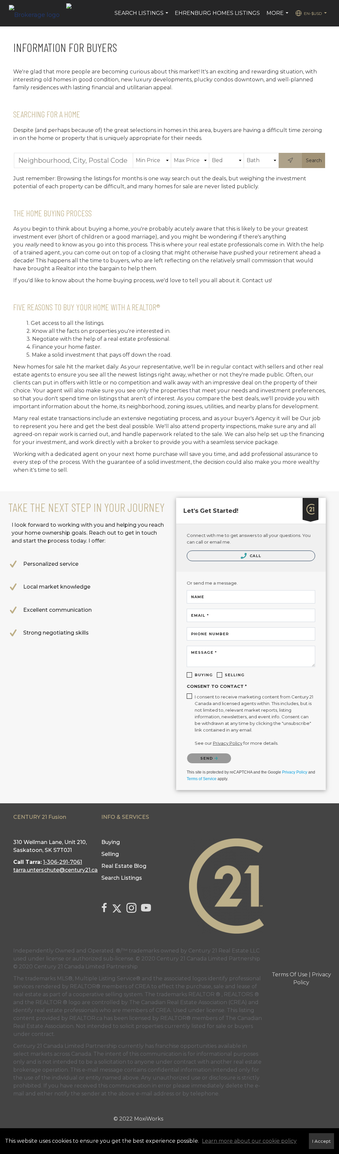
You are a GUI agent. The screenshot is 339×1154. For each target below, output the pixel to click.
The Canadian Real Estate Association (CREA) (188, 1002)
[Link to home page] (37, 13)
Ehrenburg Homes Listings (217, 13)
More (278, 16)
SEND (207, 758)
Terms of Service (202, 779)
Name (197, 597)
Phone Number (210, 634)
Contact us (256, 280)
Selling (235, 675)
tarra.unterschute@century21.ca (55, 870)
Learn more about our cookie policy (249, 1141)
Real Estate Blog (123, 866)
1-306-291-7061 (62, 862)
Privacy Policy (294, 772)
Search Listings (142, 16)
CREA (142, 986)
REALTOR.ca (85, 1018)
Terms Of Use (290, 974)
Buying (204, 675)
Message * (204, 652)
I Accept (321, 1141)
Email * (200, 615)
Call (254, 556)
